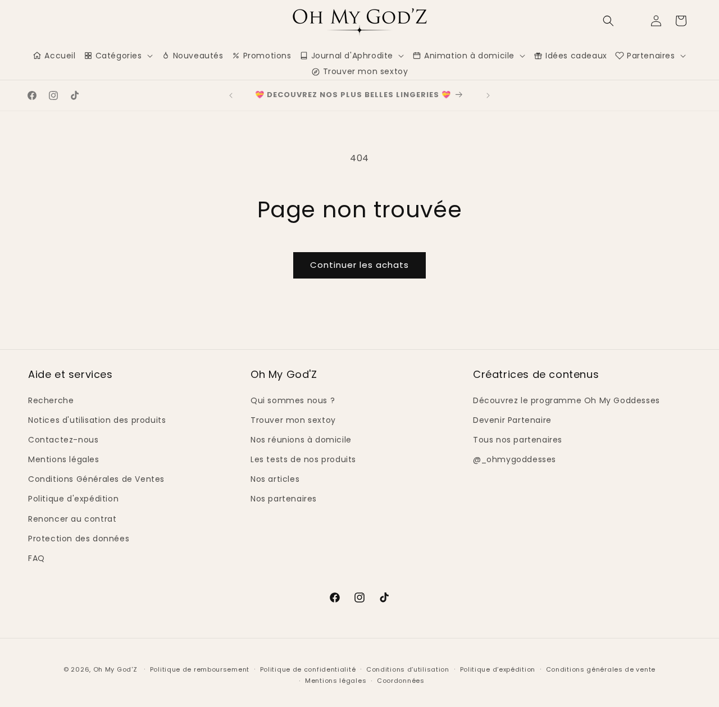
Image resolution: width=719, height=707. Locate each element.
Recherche (51, 400)
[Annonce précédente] (231, 95)
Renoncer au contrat (72, 518)
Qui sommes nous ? (293, 400)
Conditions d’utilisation (407, 669)
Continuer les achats (359, 265)
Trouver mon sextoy (293, 420)
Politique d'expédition (73, 498)
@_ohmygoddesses (514, 459)
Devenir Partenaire (512, 420)
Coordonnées (401, 680)
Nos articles (275, 479)
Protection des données (78, 538)
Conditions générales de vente (601, 669)
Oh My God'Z (115, 669)
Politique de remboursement (199, 669)
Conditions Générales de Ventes (96, 479)
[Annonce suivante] (488, 95)
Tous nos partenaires (517, 439)
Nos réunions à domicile (301, 439)
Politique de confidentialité (308, 669)
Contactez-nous (63, 439)
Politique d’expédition (497, 669)
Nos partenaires (284, 498)
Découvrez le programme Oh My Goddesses (566, 400)
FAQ (36, 558)
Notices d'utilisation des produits (97, 420)
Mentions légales (63, 459)
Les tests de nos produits (303, 459)
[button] (608, 20)
